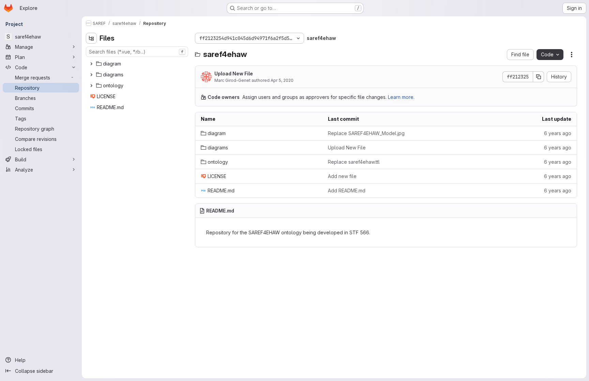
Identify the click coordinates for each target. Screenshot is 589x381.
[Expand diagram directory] (91, 64)
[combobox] (137, 51)
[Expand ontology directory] (91, 86)
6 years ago (557, 133)
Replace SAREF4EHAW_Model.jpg (366, 133)
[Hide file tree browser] (91, 38)
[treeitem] (137, 63)
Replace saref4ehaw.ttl (354, 162)
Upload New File (233, 73)
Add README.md (346, 190)
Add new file (342, 176)
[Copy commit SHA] (538, 76)
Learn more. (401, 97)
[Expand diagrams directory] (91, 75)
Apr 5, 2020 (282, 80)
